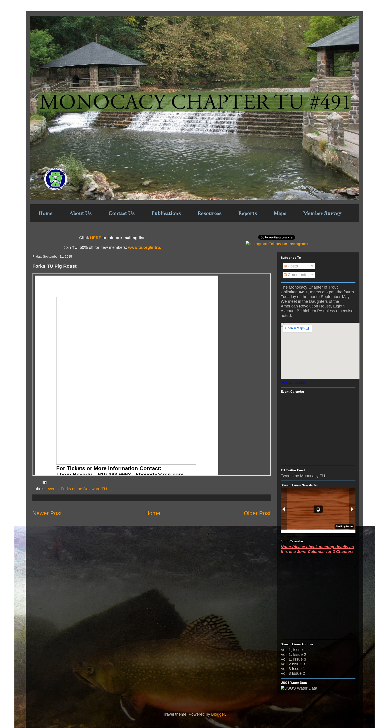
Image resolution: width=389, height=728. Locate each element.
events (53, 489)
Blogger (218, 714)
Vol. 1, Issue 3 (293, 659)
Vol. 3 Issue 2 (293, 673)
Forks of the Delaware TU (84, 489)
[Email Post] (44, 482)
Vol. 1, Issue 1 (293, 650)
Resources (210, 213)
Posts (292, 266)
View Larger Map (293, 382)
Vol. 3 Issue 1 (293, 668)
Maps (280, 213)
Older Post (257, 513)
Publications (166, 213)
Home (45, 213)
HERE (95, 238)
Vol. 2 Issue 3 (293, 664)
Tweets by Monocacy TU (303, 476)
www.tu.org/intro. (144, 247)
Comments (297, 274)
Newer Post (47, 513)
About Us (80, 213)
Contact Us (122, 213)
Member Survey (322, 213)
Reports (247, 213)
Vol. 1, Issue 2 (293, 654)
